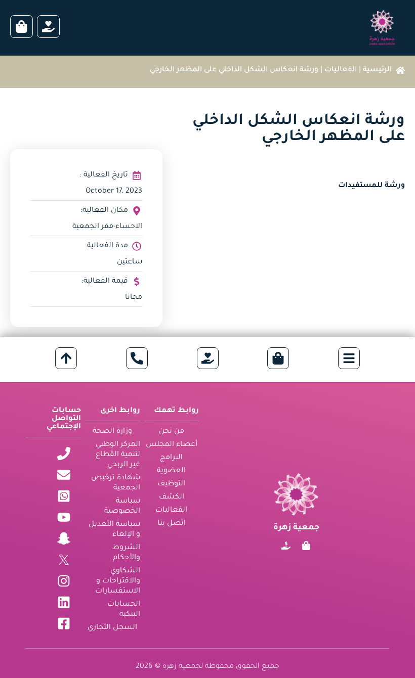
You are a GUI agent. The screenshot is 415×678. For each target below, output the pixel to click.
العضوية (171, 471)
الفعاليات (340, 70)
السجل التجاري (112, 628)
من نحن (171, 432)
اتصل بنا (171, 524)
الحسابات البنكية (123, 610)
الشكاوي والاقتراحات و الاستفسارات (117, 581)
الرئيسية (377, 70)
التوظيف (171, 484)
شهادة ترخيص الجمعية (115, 483)
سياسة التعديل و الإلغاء (114, 530)
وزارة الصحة (112, 432)
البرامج (171, 458)
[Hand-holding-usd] (285, 545)
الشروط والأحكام (126, 553)
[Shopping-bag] (306, 545)
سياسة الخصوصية (122, 507)
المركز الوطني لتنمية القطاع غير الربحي (118, 455)
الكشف (171, 497)
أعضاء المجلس (171, 445)
